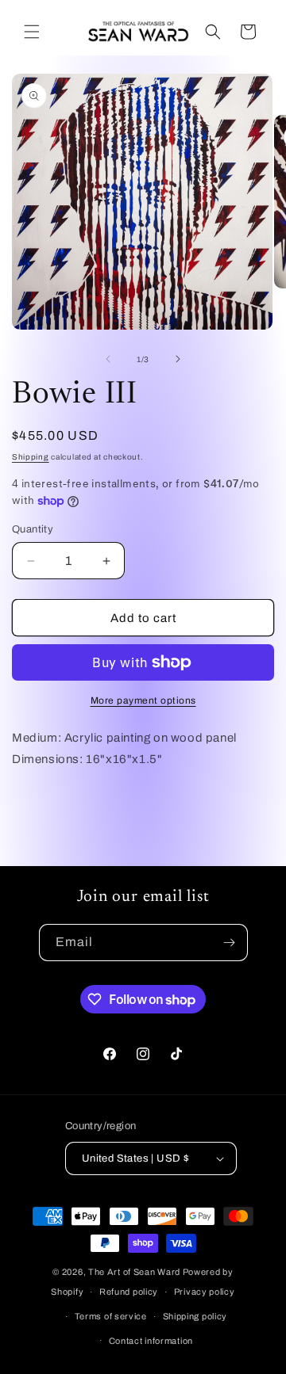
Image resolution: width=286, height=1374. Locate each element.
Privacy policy (204, 1291)
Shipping (30, 456)
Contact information (151, 1340)
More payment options (143, 700)
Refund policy (128, 1291)
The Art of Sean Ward (134, 1272)
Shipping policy (195, 1316)
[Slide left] (108, 359)
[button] (31, 31)
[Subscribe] (229, 942)
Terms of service (111, 1316)
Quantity (32, 529)
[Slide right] (177, 359)
